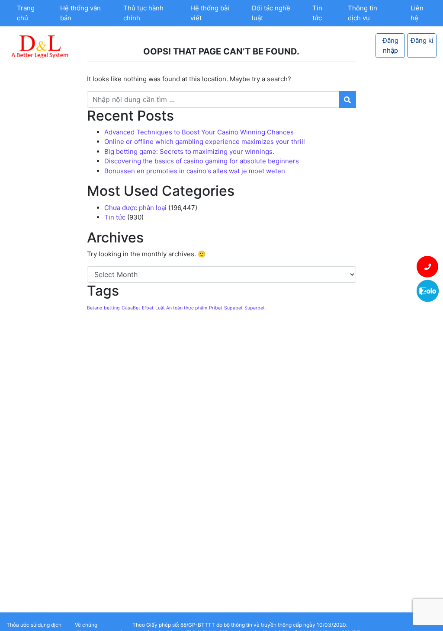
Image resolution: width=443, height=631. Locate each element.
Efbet (148, 308)
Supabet (233, 308)
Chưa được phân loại (135, 208)
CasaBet (131, 308)
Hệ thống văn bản (80, 13)
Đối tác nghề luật (271, 13)
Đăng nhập (390, 45)
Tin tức (317, 13)
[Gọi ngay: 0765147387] (428, 266)
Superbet (254, 308)
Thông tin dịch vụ (362, 13)
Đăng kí (422, 40)
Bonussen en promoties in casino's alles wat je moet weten (194, 171)
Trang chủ (26, 13)
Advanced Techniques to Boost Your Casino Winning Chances (199, 132)
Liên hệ (417, 13)
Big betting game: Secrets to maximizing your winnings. (189, 151)
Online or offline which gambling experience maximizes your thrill (204, 141)
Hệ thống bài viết (209, 13)
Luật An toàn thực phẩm (181, 308)
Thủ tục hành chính (143, 13)
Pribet (215, 308)
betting (112, 308)
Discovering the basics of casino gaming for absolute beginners (201, 161)
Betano (94, 308)
